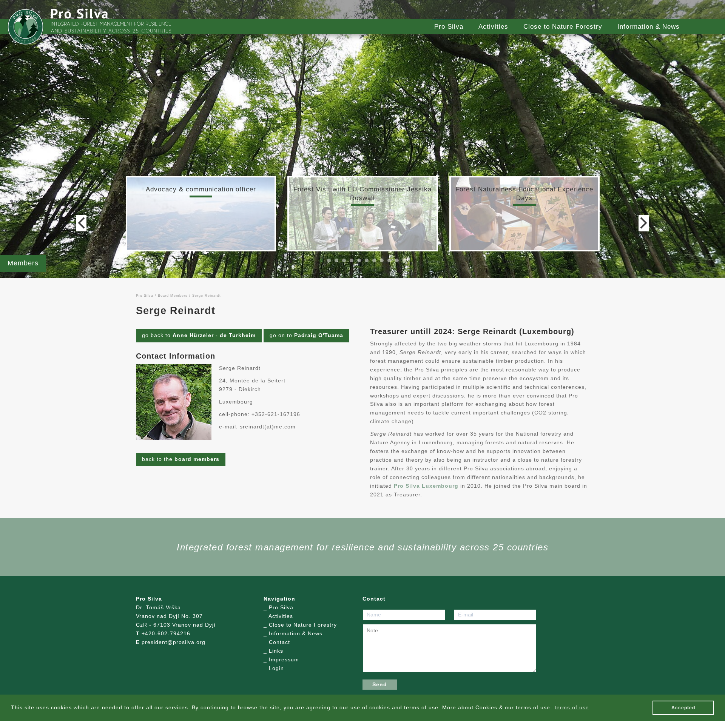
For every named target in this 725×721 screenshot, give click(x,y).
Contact (279, 642)
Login (276, 668)
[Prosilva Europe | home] (25, 26)
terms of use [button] (572, 707)
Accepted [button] (683, 707)
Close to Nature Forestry (562, 26)
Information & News (648, 26)
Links (276, 651)
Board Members (173, 295)
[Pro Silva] (79, 13)
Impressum (284, 659)
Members (23, 263)
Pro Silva (448, 26)
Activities (493, 26)
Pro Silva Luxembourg (426, 486)
